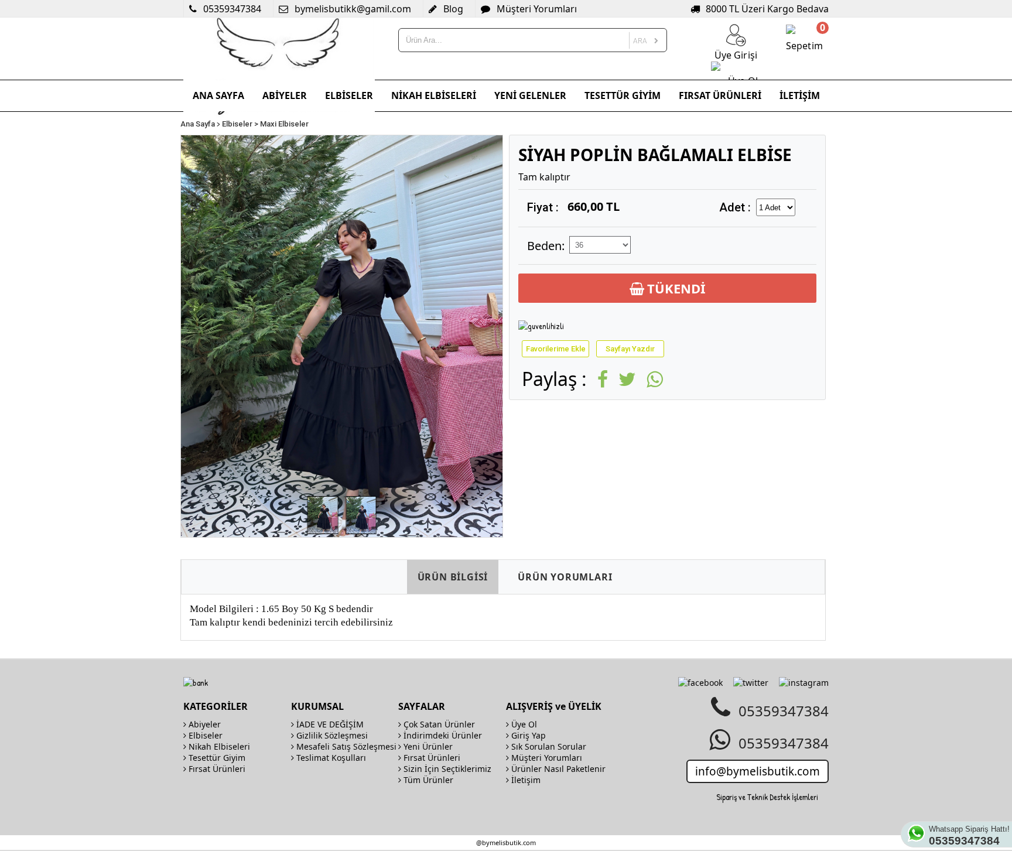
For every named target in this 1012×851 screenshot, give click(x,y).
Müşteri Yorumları (545, 757)
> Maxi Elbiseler (281, 123)
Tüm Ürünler (427, 779)
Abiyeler (203, 724)
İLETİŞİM (799, 95)
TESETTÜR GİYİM (622, 95)
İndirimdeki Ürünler (441, 735)
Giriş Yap (527, 735)
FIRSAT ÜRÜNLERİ (720, 95)
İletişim (525, 779)
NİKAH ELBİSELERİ (433, 95)
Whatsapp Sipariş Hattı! (969, 836)
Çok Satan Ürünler (438, 724)
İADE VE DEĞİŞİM (329, 724)
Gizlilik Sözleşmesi (331, 735)
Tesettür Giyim (215, 757)
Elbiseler (237, 123)
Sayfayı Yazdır (630, 348)
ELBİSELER (349, 95)
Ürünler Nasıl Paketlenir (557, 768)
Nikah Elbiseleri (218, 746)
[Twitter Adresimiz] (750, 682)
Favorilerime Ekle (556, 348)
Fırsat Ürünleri (215, 768)
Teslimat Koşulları (330, 757)
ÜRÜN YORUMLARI (565, 576)
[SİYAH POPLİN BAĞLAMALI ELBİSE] (322, 515)
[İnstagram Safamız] (804, 682)
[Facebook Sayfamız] (700, 682)
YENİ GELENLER (530, 95)
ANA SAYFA (218, 95)
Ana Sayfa (197, 123)
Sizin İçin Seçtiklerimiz (446, 768)
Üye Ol (523, 724)
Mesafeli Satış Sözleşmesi (345, 746)
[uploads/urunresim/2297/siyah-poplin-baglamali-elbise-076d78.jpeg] (341, 336)
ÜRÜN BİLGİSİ (453, 576)
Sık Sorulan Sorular (547, 746)
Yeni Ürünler (427, 746)
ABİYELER (284, 95)
